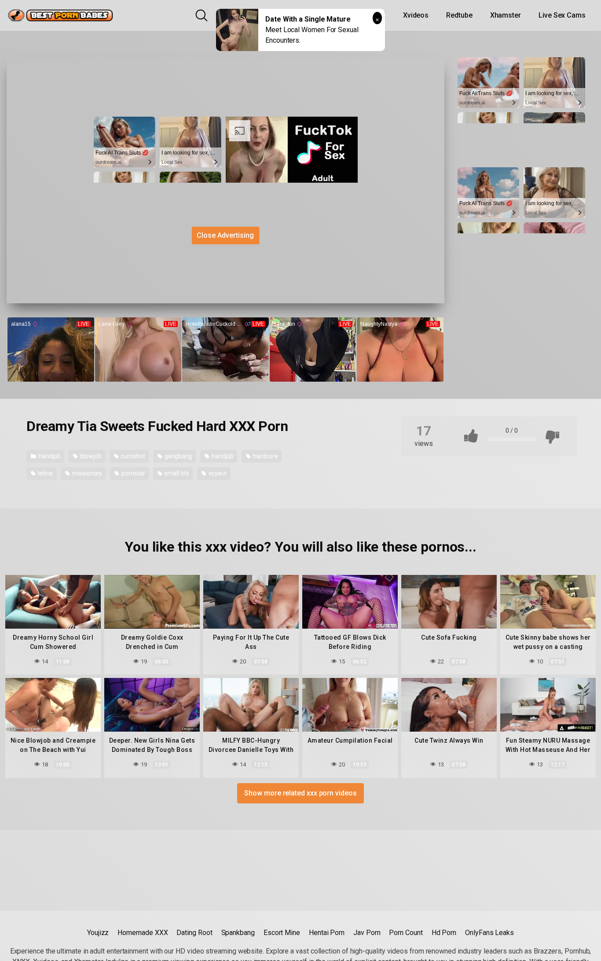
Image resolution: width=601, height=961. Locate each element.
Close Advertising (225, 235)
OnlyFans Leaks (489, 932)
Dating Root (194, 932)
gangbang (177, 456)
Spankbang (238, 932)
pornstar (132, 473)
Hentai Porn (326, 932)
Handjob (49, 456)
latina (45, 473)
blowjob (90, 456)
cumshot (132, 456)
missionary (86, 473)
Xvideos (416, 15)
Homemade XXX (142, 932)
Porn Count (405, 932)
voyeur (217, 473)
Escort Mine (282, 932)
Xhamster (505, 15)
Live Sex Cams (562, 15)
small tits (176, 473)
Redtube (459, 15)
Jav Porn (366, 932)
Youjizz (98, 932)
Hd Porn (444, 932)
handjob (222, 456)
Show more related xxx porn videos (300, 793)
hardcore (265, 456)
